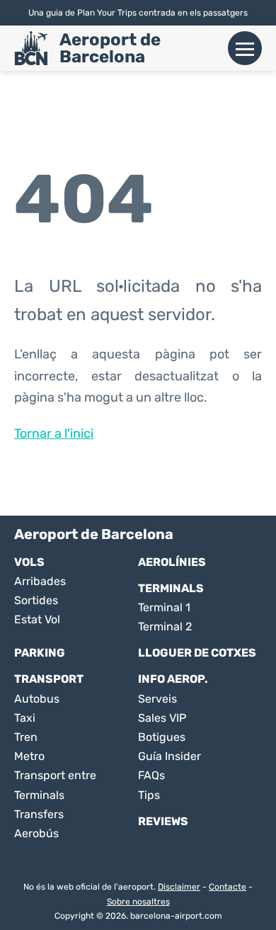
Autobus (36, 698)
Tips (149, 795)
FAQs (151, 775)
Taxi (24, 718)
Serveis (157, 698)
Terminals (171, 588)
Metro (29, 756)
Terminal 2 (165, 626)
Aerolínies (172, 562)
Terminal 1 (164, 607)
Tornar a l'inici (53, 433)
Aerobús (36, 833)
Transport (49, 679)
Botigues (161, 737)
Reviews (163, 821)
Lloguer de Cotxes (197, 652)
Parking (39, 652)
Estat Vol (37, 619)
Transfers (39, 814)
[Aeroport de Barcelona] (31, 48)
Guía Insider (169, 756)
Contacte (227, 887)
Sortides (36, 600)
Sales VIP (162, 718)
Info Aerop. (173, 679)
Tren (26, 737)
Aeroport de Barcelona (110, 48)
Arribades (40, 581)
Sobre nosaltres (138, 902)
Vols (29, 562)
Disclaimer (179, 887)
